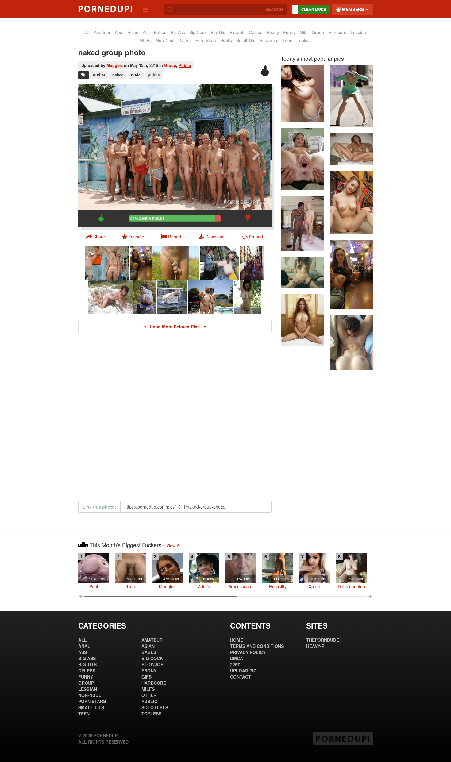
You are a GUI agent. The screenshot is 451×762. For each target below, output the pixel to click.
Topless (304, 40)
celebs (255, 32)
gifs (303, 32)
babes (160, 32)
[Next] (256, 155)
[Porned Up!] (105, 9)
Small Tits (245, 40)
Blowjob (237, 32)
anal (119, 32)
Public (185, 65)
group (318, 32)
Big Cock (197, 32)
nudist (99, 75)
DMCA (236, 658)
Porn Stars (205, 40)
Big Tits (218, 32)
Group (170, 65)
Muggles (114, 65)
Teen (287, 40)
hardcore (337, 32)
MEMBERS (353, 9)
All (87, 32)
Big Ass (178, 32)
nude (136, 75)
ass (146, 32)
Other (185, 40)
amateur (102, 32)
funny (289, 32)
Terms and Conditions (257, 646)
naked (118, 75)
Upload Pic (243, 670)
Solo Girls (269, 40)
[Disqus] (175, 414)
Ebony (273, 32)
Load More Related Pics (175, 326)
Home (236, 640)
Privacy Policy (248, 652)
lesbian (358, 32)
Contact (240, 677)
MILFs (145, 40)
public (226, 40)
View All (173, 545)
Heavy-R (315, 646)
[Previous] (93, 155)
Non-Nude (166, 40)
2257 (235, 664)
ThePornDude (322, 640)
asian (133, 32)
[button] (171, 236)
